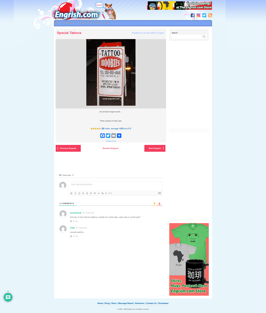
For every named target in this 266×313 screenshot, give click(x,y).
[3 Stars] (96, 129)
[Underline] (79, 193)
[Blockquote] (95, 193)
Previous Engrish (68, 148)
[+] (110, 193)
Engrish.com (82, 12)
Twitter (204, 15)
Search (174, 33)
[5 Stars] (100, 129)
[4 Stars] (98, 129)
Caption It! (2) (111, 141)
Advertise (139, 303)
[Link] (102, 193)
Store (89, 23)
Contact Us (151, 303)
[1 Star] (91, 129)
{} (106, 193)
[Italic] (75, 193)
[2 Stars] (94, 129)
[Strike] (83, 193)
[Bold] (71, 193)
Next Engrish (155, 148)
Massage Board (125, 303)
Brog (82, 23)
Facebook (193, 15)
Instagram (198, 15)
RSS (210, 15)
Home (58, 23)
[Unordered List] (91, 193)
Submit (98, 23)
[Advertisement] (189, 86)
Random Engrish (110, 148)
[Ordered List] (87, 193)
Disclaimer (163, 303)
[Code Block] (99, 193)
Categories (69, 23)
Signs (161, 33)
